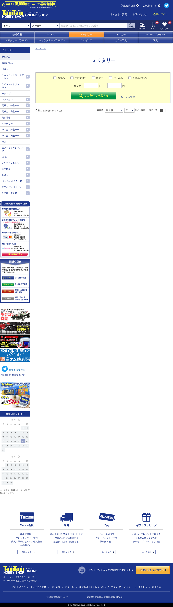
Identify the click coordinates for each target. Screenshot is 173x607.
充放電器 (6, 117)
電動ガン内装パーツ (11, 111)
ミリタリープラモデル (17, 40)
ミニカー (121, 34)
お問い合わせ (140, 14)
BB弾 (4, 157)
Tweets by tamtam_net (12, 374)
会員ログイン (160, 14)
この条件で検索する (96, 95)
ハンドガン (7, 99)
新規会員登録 (128, 5)
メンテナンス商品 (10, 163)
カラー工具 (121, 40)
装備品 (5, 175)
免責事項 (142, 587)
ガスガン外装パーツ (11, 129)
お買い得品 (7, 63)
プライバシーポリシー (122, 587)
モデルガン (7, 93)
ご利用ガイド (150, 5)
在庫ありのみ (140, 77)
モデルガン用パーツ (11, 187)
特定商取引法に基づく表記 (92, 587)
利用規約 (156, 587)
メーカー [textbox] (37, 25)
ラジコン (52, 34)
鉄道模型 (17, 34)
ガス (4, 141)
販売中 (99, 77)
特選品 (5, 69)
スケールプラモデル (155, 34)
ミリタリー (86, 34)
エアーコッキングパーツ (13, 149)
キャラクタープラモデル (52, 40)
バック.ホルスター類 (12, 181)
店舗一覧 (69, 587)
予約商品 (6, 56)
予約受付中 (80, 77)
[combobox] (45, 25)
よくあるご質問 (118, 14)
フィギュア (86, 40)
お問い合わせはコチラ (152, 570)
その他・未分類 (9, 193)
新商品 (61, 77)
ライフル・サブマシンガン (13, 86)
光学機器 (6, 168)
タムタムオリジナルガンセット (13, 77)
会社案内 (55, 587)
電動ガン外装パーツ (11, 105)
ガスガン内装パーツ (11, 135)
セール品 (118, 77)
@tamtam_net (16, 369)
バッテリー (7, 123)
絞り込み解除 (128, 96)
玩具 (155, 40)
